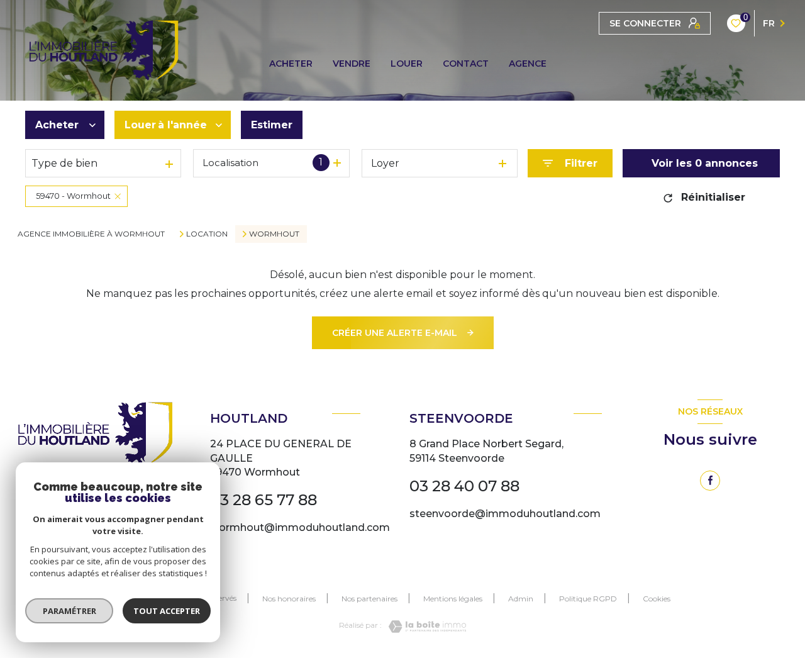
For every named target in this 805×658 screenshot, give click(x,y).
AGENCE (528, 63)
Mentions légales (452, 598)
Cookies (656, 598)
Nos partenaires (369, 598)
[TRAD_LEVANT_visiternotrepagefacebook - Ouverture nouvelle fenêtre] (710, 481)
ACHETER (291, 63)
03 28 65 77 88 (263, 500)
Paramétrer (69, 610)
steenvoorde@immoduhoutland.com (505, 514)
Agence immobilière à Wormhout (91, 233)
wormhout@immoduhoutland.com (300, 527)
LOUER (407, 63)
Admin (520, 598)
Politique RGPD (588, 598)
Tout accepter (166, 610)
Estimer (271, 125)
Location (207, 234)
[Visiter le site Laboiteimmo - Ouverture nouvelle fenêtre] (424, 626)
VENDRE (351, 63)
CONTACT (466, 63)
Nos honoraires (289, 598)
